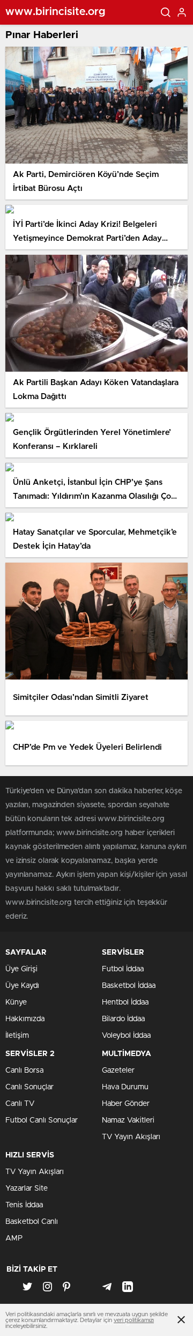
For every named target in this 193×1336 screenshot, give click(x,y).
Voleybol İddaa (126, 1035)
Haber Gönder (126, 1104)
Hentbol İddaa (125, 1002)
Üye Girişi (21, 969)
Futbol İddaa (123, 969)
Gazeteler (118, 1070)
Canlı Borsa (24, 1070)
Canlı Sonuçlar (29, 1087)
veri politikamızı (134, 1320)
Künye (16, 1002)
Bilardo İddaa (123, 1019)
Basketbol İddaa (128, 986)
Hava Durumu (125, 1087)
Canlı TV (19, 1104)
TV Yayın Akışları (131, 1137)
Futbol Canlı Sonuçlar (41, 1120)
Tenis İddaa (24, 1205)
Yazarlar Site (26, 1188)
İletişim (17, 1035)
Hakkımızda (24, 1019)
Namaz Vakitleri (128, 1120)
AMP (14, 1238)
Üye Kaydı (22, 986)
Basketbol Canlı (31, 1222)
